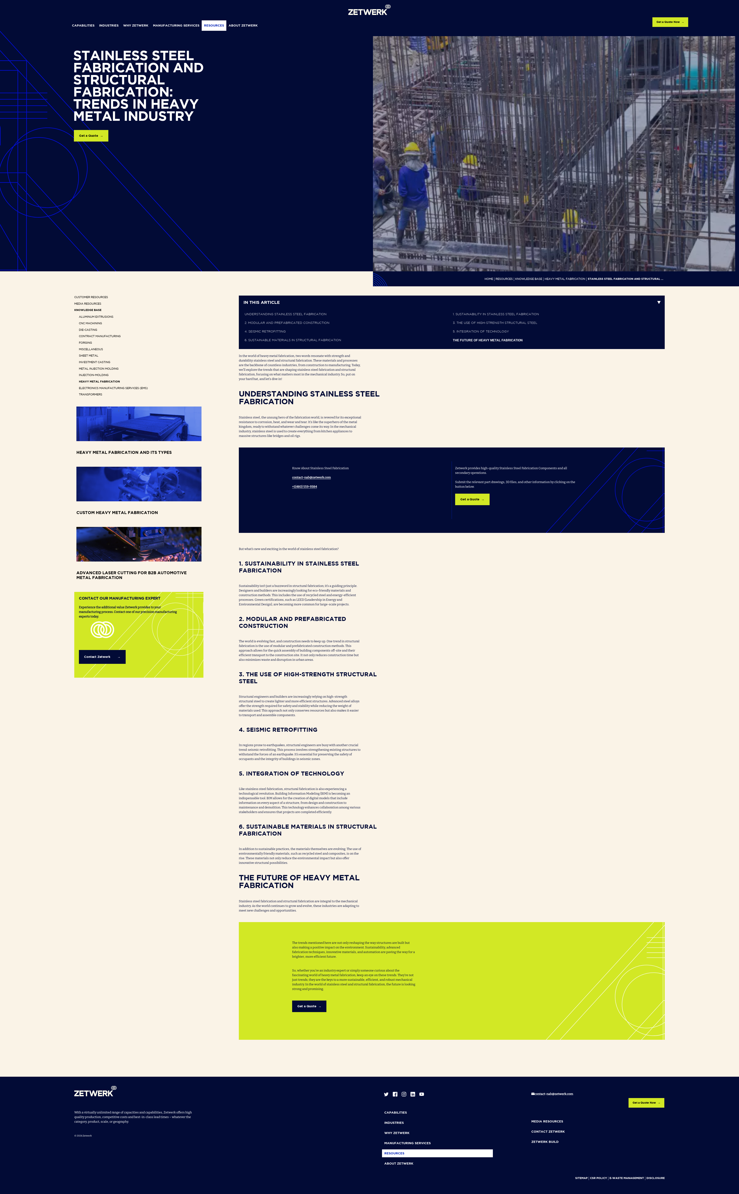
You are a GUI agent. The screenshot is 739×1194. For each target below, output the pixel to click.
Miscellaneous (91, 349)
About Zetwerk (243, 25)
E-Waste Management (626, 1178)
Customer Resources (91, 297)
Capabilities (83, 25)
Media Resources (87, 304)
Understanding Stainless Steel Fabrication (286, 314)
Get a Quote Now (668, 22)
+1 (293, 486)
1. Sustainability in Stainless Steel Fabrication (496, 314)
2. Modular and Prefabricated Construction (287, 323)
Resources (214, 25)
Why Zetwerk (135, 25)
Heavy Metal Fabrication (565, 279)
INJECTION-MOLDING (94, 375)
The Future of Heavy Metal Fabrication (488, 340)
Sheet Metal (88, 356)
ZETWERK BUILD (545, 1142)
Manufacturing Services (176, 25)
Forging (85, 343)
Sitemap (581, 1178)
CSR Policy (598, 1178)
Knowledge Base (528, 279)
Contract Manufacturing (100, 336)
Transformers (90, 394)
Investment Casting (94, 362)
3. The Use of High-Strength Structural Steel (495, 323)
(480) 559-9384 (306, 486)
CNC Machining (90, 323)
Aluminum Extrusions (96, 317)
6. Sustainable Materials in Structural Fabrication (293, 340)
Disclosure (655, 1178)
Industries (109, 25)
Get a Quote (88, 135)
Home (489, 279)
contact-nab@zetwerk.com (311, 477)
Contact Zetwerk (97, 657)
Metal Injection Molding (99, 369)
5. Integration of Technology (481, 331)
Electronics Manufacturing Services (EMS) (113, 388)
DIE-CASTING (88, 330)
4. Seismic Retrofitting (265, 331)
